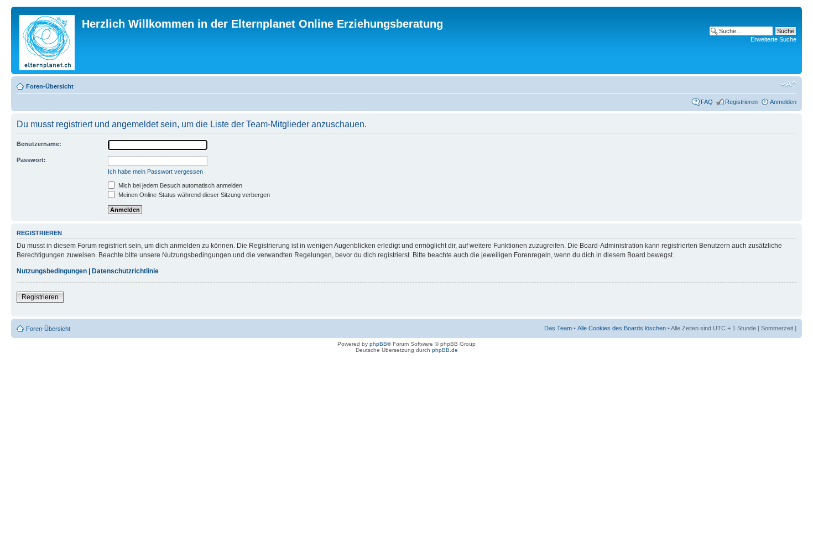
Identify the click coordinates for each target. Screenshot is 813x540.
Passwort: (31, 160)
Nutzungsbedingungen (52, 271)
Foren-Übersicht (50, 86)
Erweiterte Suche (773, 39)
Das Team (558, 328)
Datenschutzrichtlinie (125, 271)
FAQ (707, 101)
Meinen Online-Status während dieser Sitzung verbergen (193, 194)
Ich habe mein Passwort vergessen (155, 171)
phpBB (378, 344)
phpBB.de (445, 350)
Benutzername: (39, 144)
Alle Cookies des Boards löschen (621, 328)
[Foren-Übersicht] (48, 40)
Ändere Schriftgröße (788, 84)
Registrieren (741, 101)
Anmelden (783, 101)
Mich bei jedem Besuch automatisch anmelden (179, 185)
